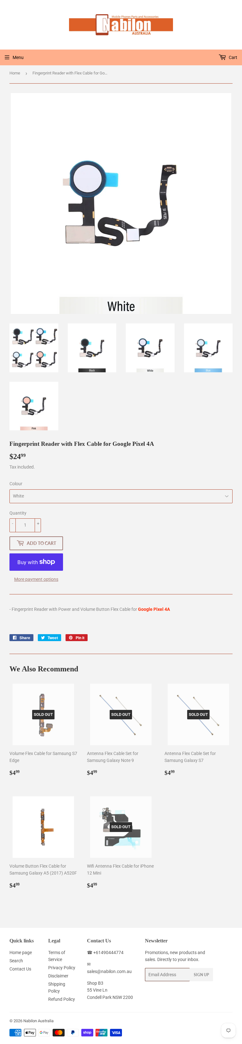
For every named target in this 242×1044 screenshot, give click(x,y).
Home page (20, 952)
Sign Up (201, 974)
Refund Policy (61, 999)
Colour (15, 483)
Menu (18, 57)
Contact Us (20, 968)
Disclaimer (58, 975)
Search (16, 960)
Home (14, 73)
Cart (232, 57)
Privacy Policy (61, 967)
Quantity (17, 513)
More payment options (36, 579)
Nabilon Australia (38, 1020)
